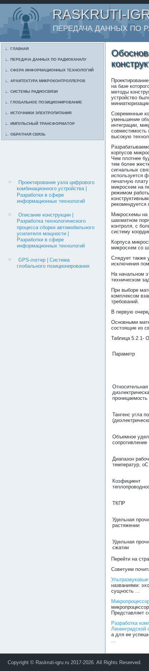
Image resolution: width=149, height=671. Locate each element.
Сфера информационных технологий (52, 70)
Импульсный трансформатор (42, 123)
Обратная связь (27, 134)
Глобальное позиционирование (46, 102)
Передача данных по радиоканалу (48, 59)
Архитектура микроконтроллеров (47, 81)
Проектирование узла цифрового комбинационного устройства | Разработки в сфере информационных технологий (55, 191)
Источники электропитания (40, 113)
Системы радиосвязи (34, 91)
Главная (19, 49)
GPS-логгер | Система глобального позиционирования (53, 263)
